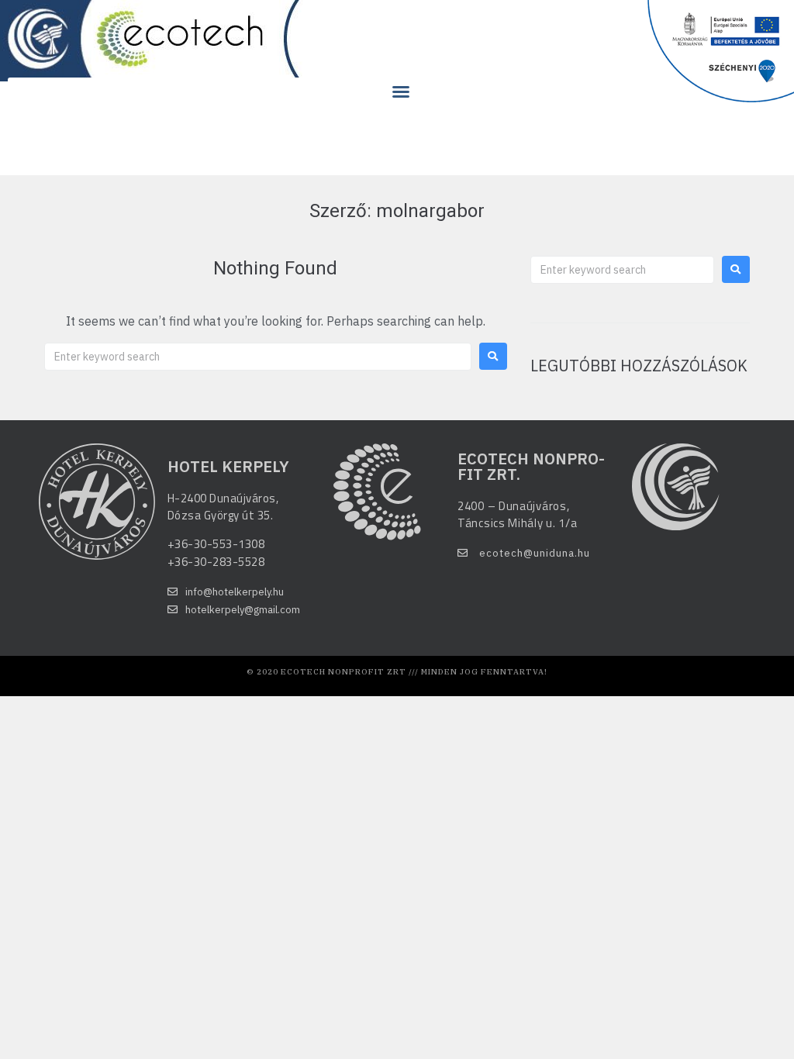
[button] (401, 91)
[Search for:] (257, 357)
